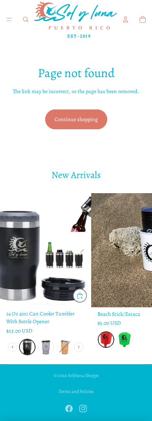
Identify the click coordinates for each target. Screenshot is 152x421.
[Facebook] (69, 408)
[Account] (125, 19)
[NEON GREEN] (125, 339)
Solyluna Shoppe (83, 375)
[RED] (106, 339)
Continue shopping (76, 119)
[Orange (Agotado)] (64, 347)
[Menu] (9, 19)
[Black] (27, 347)
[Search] (25, 19)
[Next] (78, 347)
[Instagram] (83, 408)
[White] (46, 347)
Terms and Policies (76, 391)
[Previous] (12, 347)
